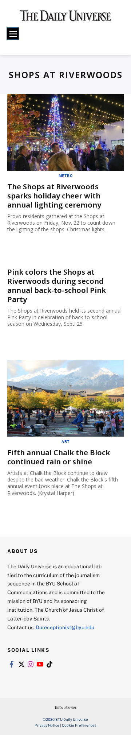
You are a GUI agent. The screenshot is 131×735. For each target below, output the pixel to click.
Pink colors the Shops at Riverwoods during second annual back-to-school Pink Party (56, 285)
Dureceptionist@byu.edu (65, 627)
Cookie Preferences (79, 725)
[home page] (65, 18)
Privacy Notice (47, 725)
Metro (66, 175)
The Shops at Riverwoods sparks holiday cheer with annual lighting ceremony (54, 196)
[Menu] (13, 33)
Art (65, 441)
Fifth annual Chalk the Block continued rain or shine (58, 457)
